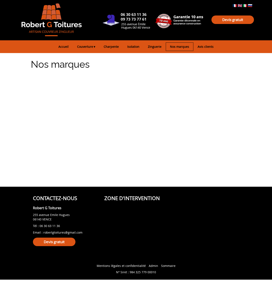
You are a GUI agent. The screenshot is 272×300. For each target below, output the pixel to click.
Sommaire (168, 266)
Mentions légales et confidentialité (121, 266)
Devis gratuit (232, 19)
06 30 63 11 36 (50, 226)
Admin (153, 266)
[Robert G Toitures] (70, 16)
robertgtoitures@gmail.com (62, 232)
